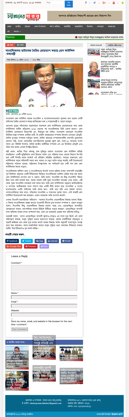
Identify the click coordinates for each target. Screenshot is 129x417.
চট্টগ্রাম (27, 26)
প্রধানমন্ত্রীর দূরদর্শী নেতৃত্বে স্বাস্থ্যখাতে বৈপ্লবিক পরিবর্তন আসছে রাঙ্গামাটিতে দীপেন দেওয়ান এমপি (44, 373)
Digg (40, 241)
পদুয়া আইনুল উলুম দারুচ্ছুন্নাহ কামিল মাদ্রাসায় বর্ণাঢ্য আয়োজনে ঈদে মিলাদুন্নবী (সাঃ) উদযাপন (112, 53)
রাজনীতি (67, 26)
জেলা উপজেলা (40, 26)
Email (14, 301)
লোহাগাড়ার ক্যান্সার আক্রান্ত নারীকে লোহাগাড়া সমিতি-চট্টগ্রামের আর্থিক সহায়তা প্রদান (111, 84)
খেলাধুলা (100, 26)
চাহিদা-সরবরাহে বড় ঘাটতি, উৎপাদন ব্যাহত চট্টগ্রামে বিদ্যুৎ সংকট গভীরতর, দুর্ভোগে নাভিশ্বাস (71, 376)
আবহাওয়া (111, 26)
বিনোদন (90, 26)
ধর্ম (8, 31)
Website (15, 310)
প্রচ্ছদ (9, 26)
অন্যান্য (16, 31)
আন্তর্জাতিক (79, 26)
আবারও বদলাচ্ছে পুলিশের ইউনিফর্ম (69, 357)
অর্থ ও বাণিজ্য (55, 26)
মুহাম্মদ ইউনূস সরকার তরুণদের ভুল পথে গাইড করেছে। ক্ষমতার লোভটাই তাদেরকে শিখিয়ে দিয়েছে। (17, 359)
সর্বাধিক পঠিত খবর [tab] (114, 45)
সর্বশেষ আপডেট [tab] (96, 45)
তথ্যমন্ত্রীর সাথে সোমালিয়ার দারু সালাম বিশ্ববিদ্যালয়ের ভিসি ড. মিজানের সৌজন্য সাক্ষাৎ (17, 382)
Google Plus (15, 246)
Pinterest (31, 246)
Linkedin (53, 241)
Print (45, 246)
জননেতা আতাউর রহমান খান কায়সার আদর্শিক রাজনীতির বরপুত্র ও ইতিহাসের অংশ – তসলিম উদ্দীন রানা (111, 67)
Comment (16, 263)
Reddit (67, 241)
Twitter (27, 241)
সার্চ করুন (69, 4)
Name (14, 293)
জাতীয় (18, 26)
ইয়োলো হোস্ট (117, 414)
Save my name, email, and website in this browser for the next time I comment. (41, 323)
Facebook (12, 241)
